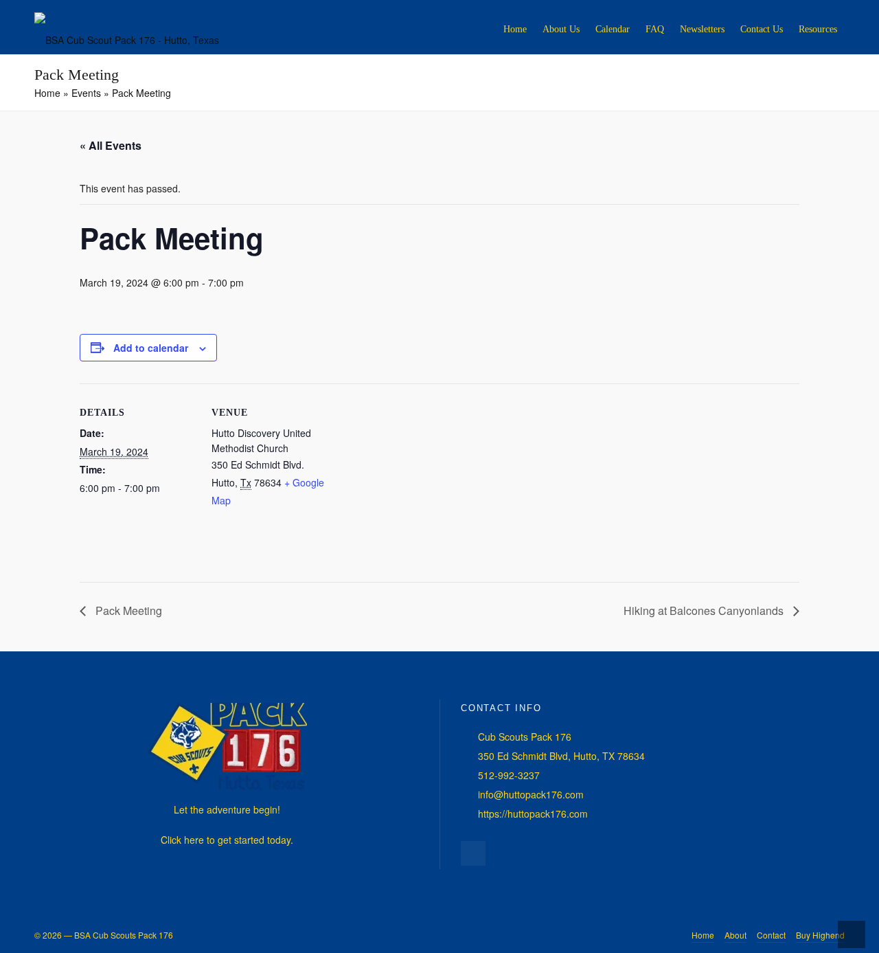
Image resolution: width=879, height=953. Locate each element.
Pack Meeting (127, 610)
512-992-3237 (509, 775)
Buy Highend (820, 935)
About (735, 935)
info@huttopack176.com (531, 794)
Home (703, 935)
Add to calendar (150, 348)
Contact (771, 935)
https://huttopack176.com (533, 813)
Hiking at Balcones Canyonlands (705, 610)
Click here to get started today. (227, 840)
